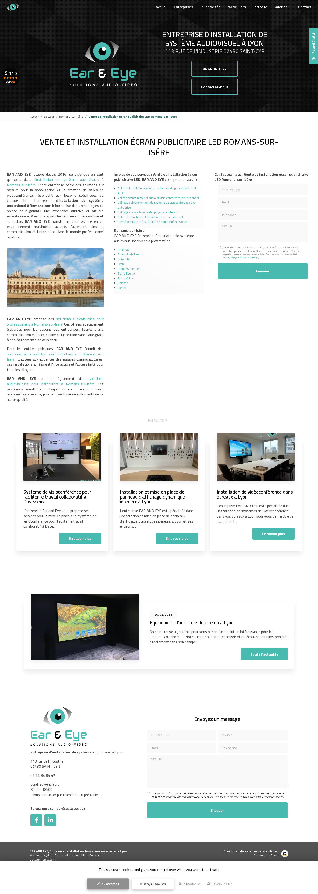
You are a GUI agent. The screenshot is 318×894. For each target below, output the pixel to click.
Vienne (122, 287)
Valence (123, 283)
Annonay (123, 249)
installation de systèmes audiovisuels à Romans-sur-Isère (55, 182)
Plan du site (62, 855)
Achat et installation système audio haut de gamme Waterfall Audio (157, 191)
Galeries (281, 6)
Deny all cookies (154, 884)
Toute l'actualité (264, 654)
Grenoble (123, 259)
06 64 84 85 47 (215, 68)
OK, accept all (109, 884)
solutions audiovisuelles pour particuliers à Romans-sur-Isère (55, 381)
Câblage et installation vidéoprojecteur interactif (148, 212)
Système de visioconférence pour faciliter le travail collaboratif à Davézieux (57, 496)
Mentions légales (41, 855)
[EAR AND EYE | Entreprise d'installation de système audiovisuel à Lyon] (13, 7)
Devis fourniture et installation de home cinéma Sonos (152, 221)
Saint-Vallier (126, 278)
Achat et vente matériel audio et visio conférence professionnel (158, 198)
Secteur (49, 116)
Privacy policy (221, 884)
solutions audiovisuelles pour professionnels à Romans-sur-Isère (55, 321)
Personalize (191, 884)
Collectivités (210, 6)
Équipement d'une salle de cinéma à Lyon (192, 622)
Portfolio (259, 6)
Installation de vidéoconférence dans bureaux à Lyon (255, 494)
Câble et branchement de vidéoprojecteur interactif (150, 217)
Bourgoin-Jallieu (128, 254)
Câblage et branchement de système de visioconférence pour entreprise (157, 205)
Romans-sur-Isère (71, 116)
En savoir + (50, 859)
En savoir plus (80, 538)
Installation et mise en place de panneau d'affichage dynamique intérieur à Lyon (152, 496)
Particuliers (236, 6)
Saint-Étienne (127, 273)
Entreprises (183, 6)
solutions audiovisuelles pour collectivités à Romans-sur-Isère (55, 357)
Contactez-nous (214, 86)
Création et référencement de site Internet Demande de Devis (251, 853)
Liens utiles (79, 855)
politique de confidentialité (243, 257)
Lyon (121, 264)
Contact (304, 6)
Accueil (161, 6)
